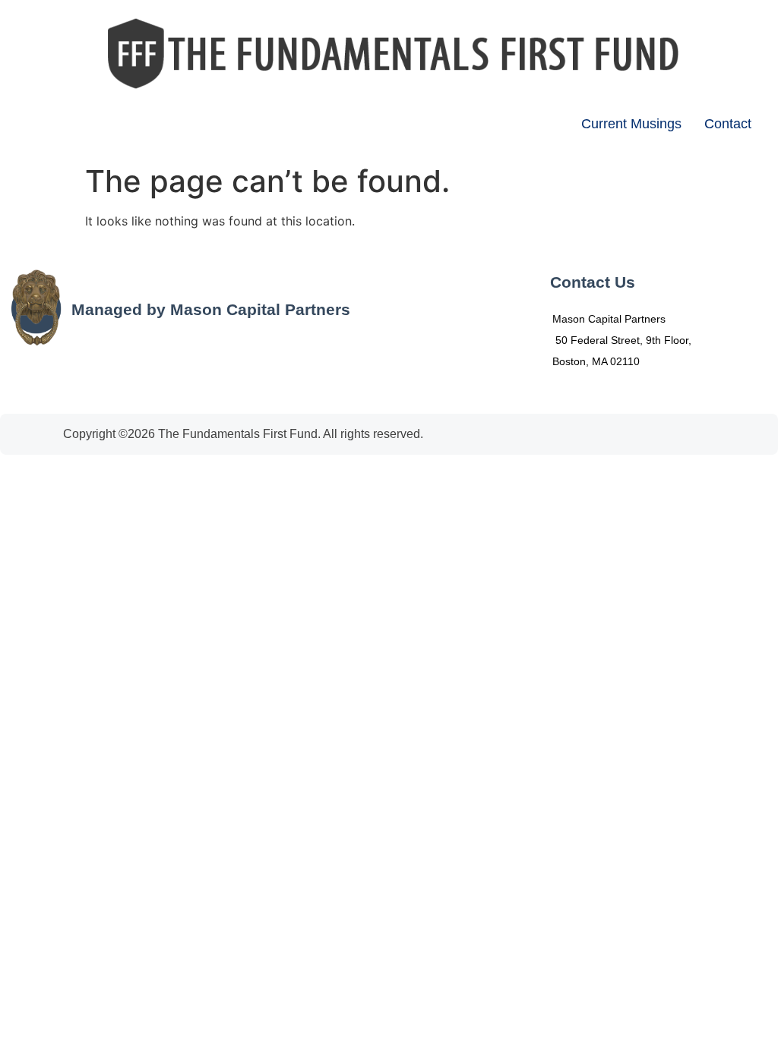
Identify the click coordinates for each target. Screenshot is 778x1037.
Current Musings (631, 123)
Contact (727, 123)
